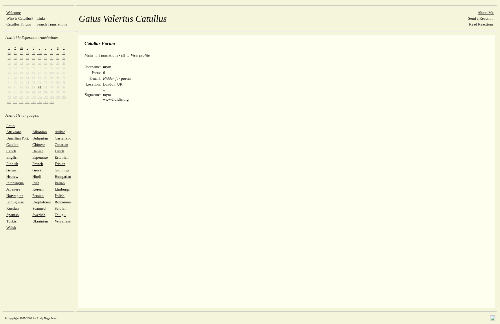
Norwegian (14, 195)
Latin (10, 126)
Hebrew (12, 176)
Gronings (62, 170)
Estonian (62, 157)
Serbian (61, 208)
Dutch (59, 151)
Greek (37, 170)
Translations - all (112, 55)
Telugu (60, 215)
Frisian (60, 164)
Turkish (12, 221)
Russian (12, 208)
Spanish (12, 215)
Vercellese (63, 221)
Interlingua (15, 183)
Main (88, 55)
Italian (60, 183)
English (12, 157)
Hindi (36, 176)
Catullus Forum (18, 24)
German (12, 170)
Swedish (38, 215)
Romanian (63, 202)
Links (40, 18)
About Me (486, 12)
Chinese (38, 144)
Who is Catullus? (19, 18)
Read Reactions (481, 24)
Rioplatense (41, 202)
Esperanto (40, 157)
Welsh (11, 227)
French (37, 164)
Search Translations (51, 24)
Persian (38, 195)
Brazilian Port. (17, 138)
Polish (60, 195)
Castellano (63, 138)
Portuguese (15, 202)
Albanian (39, 132)
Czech (11, 151)
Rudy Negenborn (46, 318)
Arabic (60, 132)
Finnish (12, 164)
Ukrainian (40, 221)
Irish (35, 183)
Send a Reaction (481, 18)
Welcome (13, 12)
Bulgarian (40, 138)
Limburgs (62, 189)
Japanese (13, 189)
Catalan (12, 144)
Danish (37, 151)
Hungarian (63, 176)
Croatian (61, 144)
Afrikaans (13, 132)
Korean (38, 189)
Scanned (39, 208)
